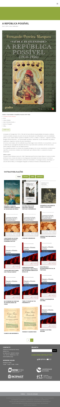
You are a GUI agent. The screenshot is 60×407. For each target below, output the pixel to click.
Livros (10, 26)
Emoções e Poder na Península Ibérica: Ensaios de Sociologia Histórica (12, 207)
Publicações (15, 26)
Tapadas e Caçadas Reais (29, 332)
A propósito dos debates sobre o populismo (47, 206)
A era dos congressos (28, 238)
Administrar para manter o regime (48, 237)
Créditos (23, 394)
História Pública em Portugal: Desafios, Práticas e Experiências (29, 207)
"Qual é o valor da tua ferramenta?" (29, 301)
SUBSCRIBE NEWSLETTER (41, 355)
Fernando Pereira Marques (9, 116)
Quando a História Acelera (45, 330)
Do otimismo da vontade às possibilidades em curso (11, 302)
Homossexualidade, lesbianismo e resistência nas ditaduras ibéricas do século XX (30, 270)
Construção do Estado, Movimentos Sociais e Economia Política (11, 240)
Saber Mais (6, 129)
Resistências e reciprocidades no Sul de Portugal (47, 268)
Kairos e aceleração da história (47, 299)
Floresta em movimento (11, 333)
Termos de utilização (32, 394)
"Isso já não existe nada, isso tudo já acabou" (11, 271)
